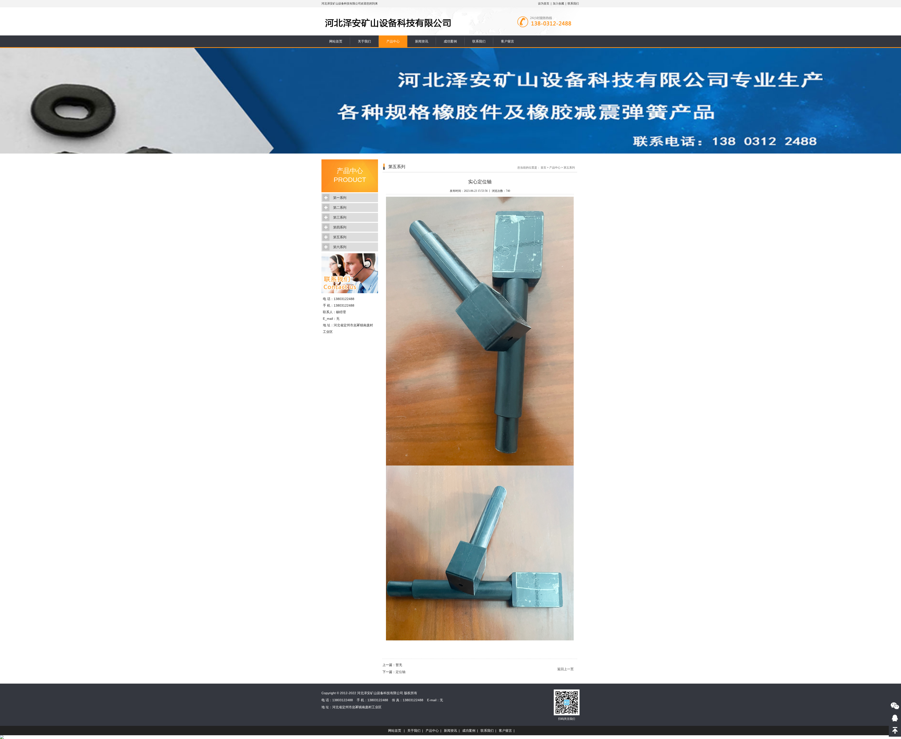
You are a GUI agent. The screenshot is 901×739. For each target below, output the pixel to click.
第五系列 (339, 237)
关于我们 (364, 41)
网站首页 (335, 41)
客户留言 (507, 41)
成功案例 (450, 41)
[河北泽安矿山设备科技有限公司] (409, 14)
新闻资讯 (421, 41)
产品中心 (393, 41)
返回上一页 (565, 669)
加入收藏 (558, 3)
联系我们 (573, 3)
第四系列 (339, 227)
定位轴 (400, 672)
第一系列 (339, 198)
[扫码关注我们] (895, 706)
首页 (543, 167)
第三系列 (339, 217)
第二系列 (339, 207)
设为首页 (543, 3)
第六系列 (339, 247)
